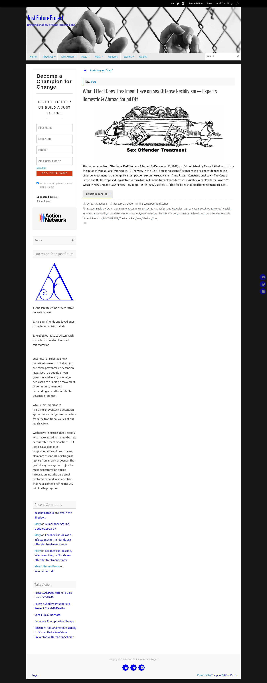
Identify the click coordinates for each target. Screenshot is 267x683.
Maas (210, 208)
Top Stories (162, 203)
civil (104, 208)
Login (35, 675)
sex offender (213, 213)
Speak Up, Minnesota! (48, 615)
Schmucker (171, 213)
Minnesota (89, 213)
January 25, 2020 (123, 203)
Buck (98, 208)
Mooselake (113, 213)
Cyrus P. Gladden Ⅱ (97, 203)
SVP (116, 218)
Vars (138, 218)
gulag (179, 208)
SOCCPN (108, 218)
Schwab (195, 213)
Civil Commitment (118, 208)
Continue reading (97, 194)
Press (209, 3)
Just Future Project (45, 18)
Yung (155, 218)
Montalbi (101, 213)
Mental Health (222, 208)
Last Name (45, 137)
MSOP (124, 213)
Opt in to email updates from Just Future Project (56, 185)
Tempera (216, 675)
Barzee (91, 208)
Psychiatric (147, 213)
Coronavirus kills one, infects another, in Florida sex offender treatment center (53, 539)
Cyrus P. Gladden (156, 208)
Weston (146, 218)
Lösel (203, 208)
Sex (203, 213)
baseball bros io (44, 513)
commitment (137, 208)
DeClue (171, 208)
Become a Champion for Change (54, 621)
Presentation (196, 3)
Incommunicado (44, 571)
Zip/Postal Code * (49, 159)
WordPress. (230, 675)
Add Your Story (224, 3)
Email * (42, 148)
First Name (45, 126)
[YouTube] (172, 3)
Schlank (159, 213)
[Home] (84, 70)
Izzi (186, 208)
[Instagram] (182, 3)
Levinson (194, 208)
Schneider (184, 213)
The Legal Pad (147, 203)
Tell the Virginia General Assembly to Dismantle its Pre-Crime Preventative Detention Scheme (55, 632)
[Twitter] (177, 3)
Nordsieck (134, 213)
